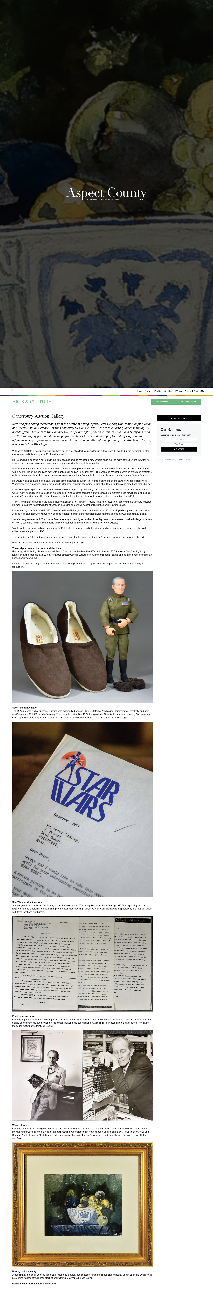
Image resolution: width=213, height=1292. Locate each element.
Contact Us (199, 391)
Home (140, 391)
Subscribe (178, 449)
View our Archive (184, 391)
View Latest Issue (179, 418)
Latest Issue (168, 391)
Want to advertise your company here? (175, 459)
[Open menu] (12, 391)
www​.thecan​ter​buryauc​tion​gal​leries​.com (34, 1283)
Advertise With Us (153, 391)
